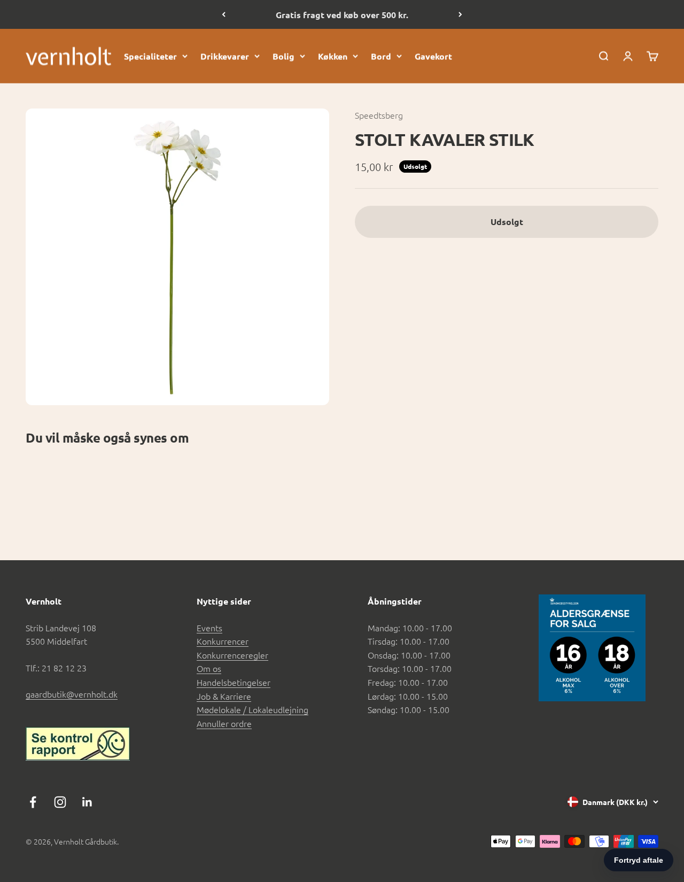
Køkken (332, 55)
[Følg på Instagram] (60, 802)
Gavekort (433, 55)
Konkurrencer (222, 641)
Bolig (283, 55)
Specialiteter (150, 55)
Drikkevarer (224, 55)
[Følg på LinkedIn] (87, 802)
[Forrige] (224, 14)
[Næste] (460, 14)
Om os (209, 668)
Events (209, 627)
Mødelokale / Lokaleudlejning (252, 709)
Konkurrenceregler (232, 655)
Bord (381, 55)
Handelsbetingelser (233, 682)
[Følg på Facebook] (33, 802)
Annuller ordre (224, 723)
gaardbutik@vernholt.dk (72, 694)
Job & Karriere (224, 696)
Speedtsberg (379, 115)
